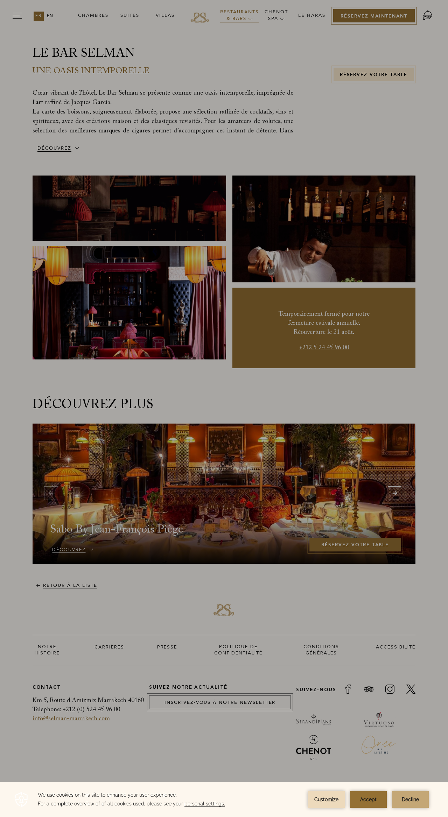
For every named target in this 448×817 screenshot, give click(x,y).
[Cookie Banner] (224, 799)
